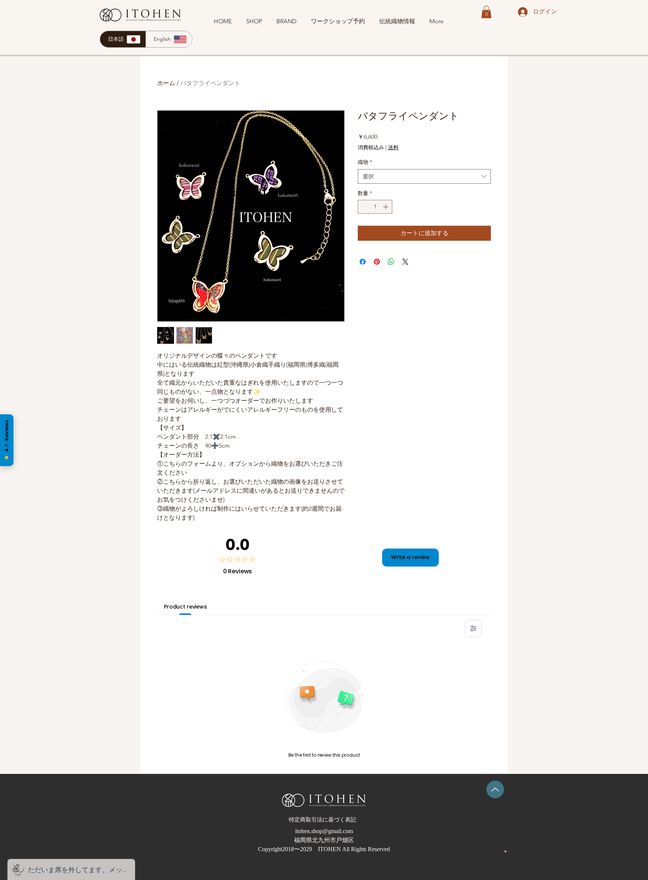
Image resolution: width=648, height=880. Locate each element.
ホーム (166, 83)
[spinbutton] (375, 206)
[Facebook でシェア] (362, 261)
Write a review (410, 557)
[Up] (495, 789)
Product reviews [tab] (185, 606)
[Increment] (386, 206)
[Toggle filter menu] (473, 628)
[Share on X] (405, 261)
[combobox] (424, 176)
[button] (486, 12)
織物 (365, 162)
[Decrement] (363, 206)
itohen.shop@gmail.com (324, 831)
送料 (393, 147)
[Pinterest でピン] (376, 261)
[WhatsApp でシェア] (391, 261)
